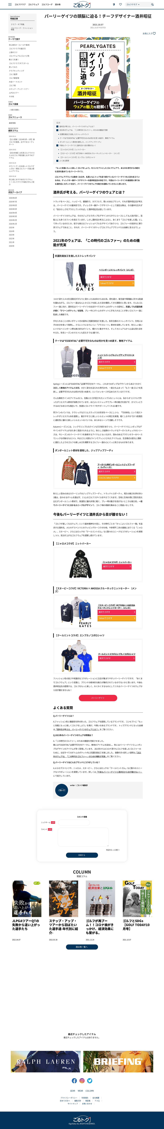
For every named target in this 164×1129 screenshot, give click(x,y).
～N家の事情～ (14, 110)
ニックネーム (47, 822)
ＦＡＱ (97, 1101)
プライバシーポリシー (68, 1098)
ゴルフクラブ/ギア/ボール (19, 63)
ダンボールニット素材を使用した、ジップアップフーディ (81, 142)
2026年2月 (13, 220)
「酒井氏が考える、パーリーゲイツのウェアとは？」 (77, 729)
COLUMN (90, 1091)
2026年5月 (13, 209)
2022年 (11, 238)
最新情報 (12, 123)
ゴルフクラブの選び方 (17, 48)
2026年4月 (13, 213)
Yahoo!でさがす (107, 283)
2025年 (11, 227)
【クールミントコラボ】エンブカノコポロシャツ (77, 157)
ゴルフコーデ (47, 4)
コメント (46, 829)
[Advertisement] (82, 971)
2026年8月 (13, 198)
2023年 (11, 235)
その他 (11, 96)
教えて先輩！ (14, 59)
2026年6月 (13, 205)
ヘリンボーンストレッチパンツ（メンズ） (116, 270)
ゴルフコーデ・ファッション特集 (22, 29)
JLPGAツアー (14, 93)
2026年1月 (13, 224)
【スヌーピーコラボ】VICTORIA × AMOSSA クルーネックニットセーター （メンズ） (90, 153)
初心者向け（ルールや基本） (20, 45)
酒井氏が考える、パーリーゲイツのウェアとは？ (77, 126)
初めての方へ (65, 1101)
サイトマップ (73, 1104)
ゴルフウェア (33, 4)
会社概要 (96, 1098)
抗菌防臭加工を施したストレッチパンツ (74, 134)
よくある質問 (64, 161)
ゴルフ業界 (13, 74)
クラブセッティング (16, 71)
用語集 (87, 1101)
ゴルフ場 (12, 85)
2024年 (11, 231)
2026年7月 (13, 201)
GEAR (72, 1091)
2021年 (11, 242)
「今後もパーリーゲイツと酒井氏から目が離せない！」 (119, 772)
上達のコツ (13, 52)
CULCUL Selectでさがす (109, 478)
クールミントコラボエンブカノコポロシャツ (116, 654)
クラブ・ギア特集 (17, 24)
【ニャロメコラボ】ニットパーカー (72, 149)
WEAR (80, 1091)
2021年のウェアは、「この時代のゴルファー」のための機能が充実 (83, 130)
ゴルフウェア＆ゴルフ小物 (19, 56)
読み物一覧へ (82, 947)
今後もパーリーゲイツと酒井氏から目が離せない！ (77, 145)
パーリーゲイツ (97, 698)
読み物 (57, 4)
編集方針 (77, 1101)
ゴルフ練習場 (14, 78)
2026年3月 (13, 216)
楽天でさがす (105, 277)
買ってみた (13, 67)
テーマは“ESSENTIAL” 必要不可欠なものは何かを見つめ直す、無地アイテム (87, 138)
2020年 (11, 246)
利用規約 (85, 1098)
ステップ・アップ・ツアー (19, 89)
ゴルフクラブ (20, 4)
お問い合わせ (87, 1104)
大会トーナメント (15, 82)
